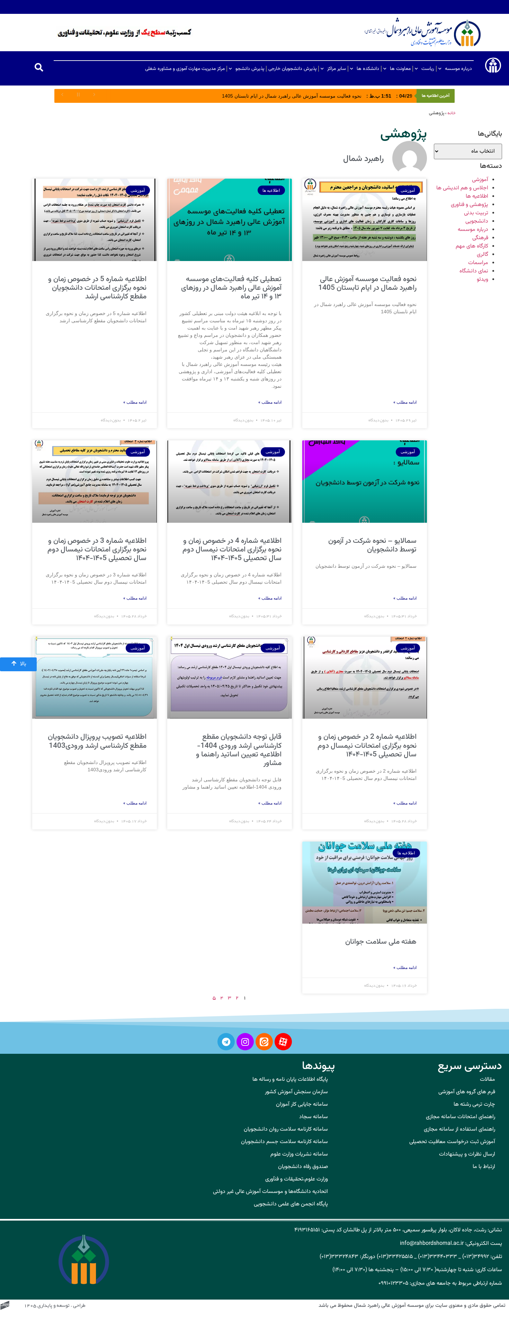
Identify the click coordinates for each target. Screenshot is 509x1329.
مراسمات (478, 263)
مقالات (487, 1079)
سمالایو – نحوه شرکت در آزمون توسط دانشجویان (372, 545)
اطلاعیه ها (477, 196)
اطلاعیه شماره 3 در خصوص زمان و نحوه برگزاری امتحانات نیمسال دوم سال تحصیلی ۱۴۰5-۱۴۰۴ (96, 549)
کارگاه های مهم (472, 246)
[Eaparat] (283, 1041)
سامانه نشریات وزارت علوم (299, 1154)
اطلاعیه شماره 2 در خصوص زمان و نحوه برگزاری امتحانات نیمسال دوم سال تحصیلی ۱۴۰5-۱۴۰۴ (367, 745)
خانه (451, 113)
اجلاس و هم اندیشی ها (462, 188)
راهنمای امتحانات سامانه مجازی (460, 1117)
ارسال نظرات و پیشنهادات (467, 1154)
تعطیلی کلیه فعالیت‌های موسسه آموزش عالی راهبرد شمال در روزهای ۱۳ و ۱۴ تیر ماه (231, 287)
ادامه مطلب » (405, 402)
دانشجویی (476, 221)
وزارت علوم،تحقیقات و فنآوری (296, 1179)
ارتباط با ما (484, 1166)
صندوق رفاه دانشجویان (303, 1166)
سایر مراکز (336, 69)
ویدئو (482, 279)
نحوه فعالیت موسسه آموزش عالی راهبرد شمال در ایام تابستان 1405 (367, 283)
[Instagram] (245, 1041)
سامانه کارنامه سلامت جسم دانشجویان (284, 1142)
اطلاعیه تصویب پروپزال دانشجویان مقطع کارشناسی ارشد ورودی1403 (97, 741)
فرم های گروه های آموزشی (466, 1092)
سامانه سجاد (313, 1117)
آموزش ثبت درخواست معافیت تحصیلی (452, 1142)
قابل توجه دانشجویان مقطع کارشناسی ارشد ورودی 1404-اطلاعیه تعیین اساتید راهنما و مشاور (239, 750)
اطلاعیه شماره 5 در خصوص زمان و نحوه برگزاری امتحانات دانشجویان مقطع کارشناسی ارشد (97, 287)
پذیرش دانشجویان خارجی (292, 69)
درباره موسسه (458, 69)
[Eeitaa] (264, 1041)
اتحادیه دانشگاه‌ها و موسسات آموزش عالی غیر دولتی (270, 1191)
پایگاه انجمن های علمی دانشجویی (291, 1204)
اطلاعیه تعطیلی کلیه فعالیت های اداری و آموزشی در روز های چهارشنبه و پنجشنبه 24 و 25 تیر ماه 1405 (282, 96)
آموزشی (480, 180)
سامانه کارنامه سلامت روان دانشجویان (286, 1129)
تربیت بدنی (476, 213)
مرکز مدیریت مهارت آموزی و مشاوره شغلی (185, 69)
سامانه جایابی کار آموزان (302, 1104)
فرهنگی (480, 238)
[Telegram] (226, 1041)
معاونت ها (400, 69)
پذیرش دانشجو (249, 69)
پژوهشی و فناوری (469, 204)
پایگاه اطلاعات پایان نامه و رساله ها (290, 1079)
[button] (39, 67)
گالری (482, 254)
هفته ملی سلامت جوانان (381, 942)
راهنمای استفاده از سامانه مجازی (459, 1129)
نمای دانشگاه (473, 271)
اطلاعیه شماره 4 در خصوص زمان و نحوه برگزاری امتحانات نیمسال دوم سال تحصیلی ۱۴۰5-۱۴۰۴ (232, 549)
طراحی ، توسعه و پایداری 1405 (55, 1306)
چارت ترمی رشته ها (474, 1104)
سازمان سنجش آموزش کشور (296, 1092)
